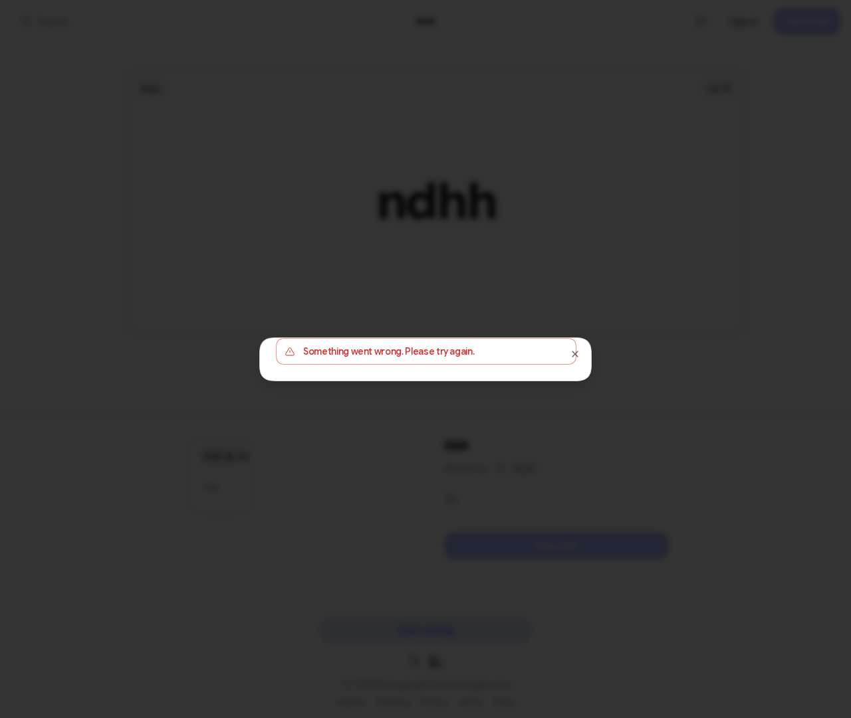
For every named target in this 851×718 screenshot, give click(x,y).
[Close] (575, 354)
